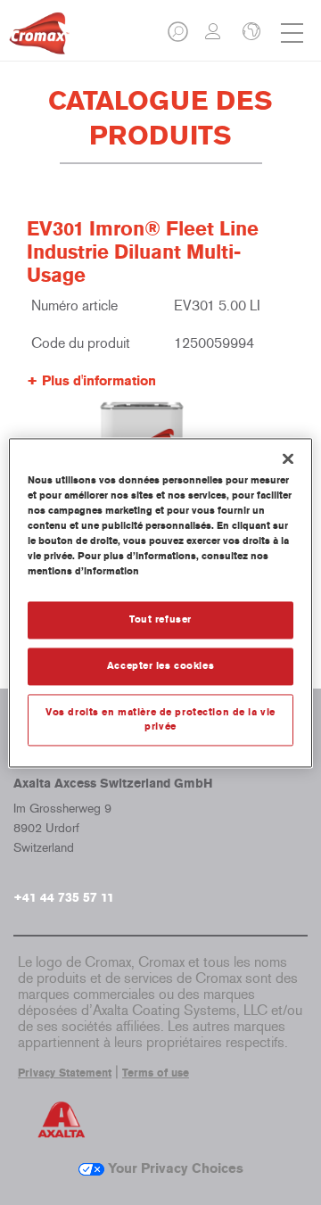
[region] (160, 602)
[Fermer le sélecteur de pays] (249, 33)
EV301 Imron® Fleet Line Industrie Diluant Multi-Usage (143, 252)
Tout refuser (160, 619)
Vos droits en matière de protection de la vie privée (160, 719)
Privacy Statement (64, 1073)
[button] (179, 37)
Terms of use (155, 1073)
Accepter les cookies (160, 665)
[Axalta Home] (39, 41)
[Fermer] (288, 458)
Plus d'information (99, 381)
